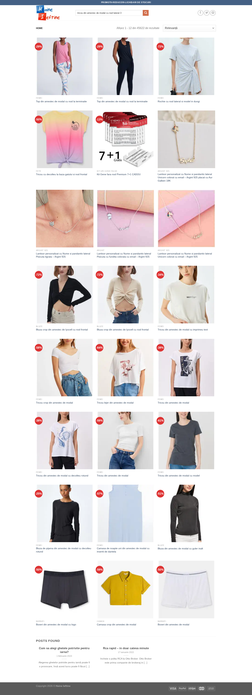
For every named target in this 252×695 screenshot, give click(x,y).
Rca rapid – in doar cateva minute (126, 648)
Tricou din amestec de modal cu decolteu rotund (62, 475)
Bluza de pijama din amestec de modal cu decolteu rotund (63, 550)
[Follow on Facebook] (200, 13)
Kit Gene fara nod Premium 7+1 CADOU (119, 174)
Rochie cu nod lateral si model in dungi (179, 101)
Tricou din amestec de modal (173, 402)
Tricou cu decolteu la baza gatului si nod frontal (61, 174)
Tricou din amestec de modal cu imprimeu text (183, 329)
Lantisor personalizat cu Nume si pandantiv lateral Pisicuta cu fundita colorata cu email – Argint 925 (124, 255)
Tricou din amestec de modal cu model (179, 475)
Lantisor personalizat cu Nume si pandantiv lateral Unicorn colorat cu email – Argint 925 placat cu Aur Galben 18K (185, 177)
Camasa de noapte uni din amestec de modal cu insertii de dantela (123, 550)
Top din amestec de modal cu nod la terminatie (61, 101)
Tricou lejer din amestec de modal (115, 402)
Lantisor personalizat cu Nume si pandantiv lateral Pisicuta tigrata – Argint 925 (63, 255)
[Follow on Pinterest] (213, 13)
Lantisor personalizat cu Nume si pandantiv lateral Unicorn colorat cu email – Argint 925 (185, 255)
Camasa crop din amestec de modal (116, 624)
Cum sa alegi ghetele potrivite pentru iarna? (64, 650)
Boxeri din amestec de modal (173, 624)
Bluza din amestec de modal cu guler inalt (180, 548)
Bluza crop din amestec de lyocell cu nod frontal (62, 329)
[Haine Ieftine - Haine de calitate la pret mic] (53, 13)
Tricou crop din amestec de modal (54, 402)
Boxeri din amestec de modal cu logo (56, 624)
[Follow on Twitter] (206, 13)
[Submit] (146, 13)
